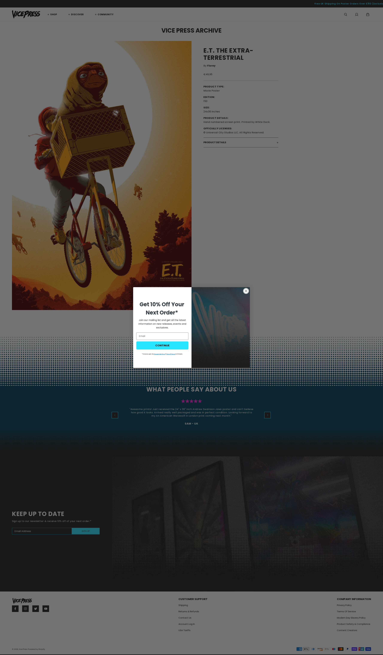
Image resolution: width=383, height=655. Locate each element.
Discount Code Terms (159, 354)
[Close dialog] (246, 291)
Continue (162, 345)
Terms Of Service (170, 354)
